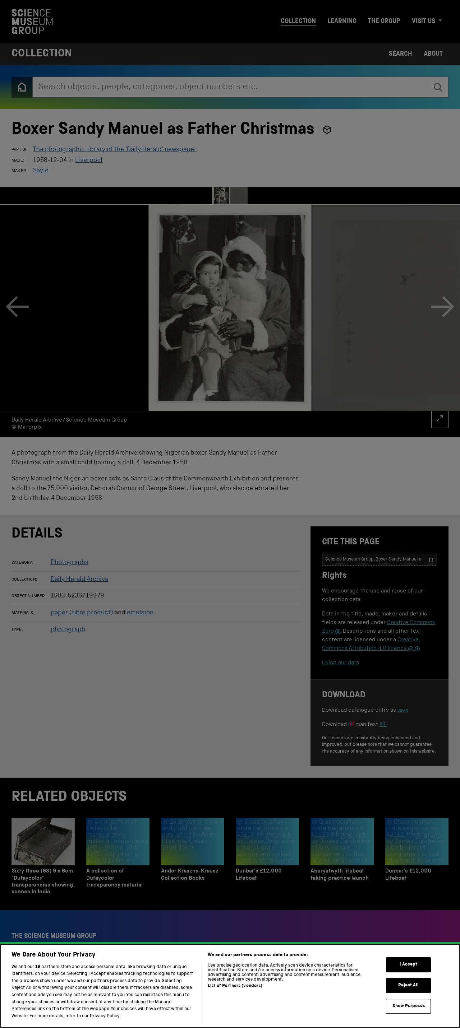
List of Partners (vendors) (235, 986)
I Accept (408, 964)
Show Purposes (408, 1006)
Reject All (408, 985)
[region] (230, 986)
